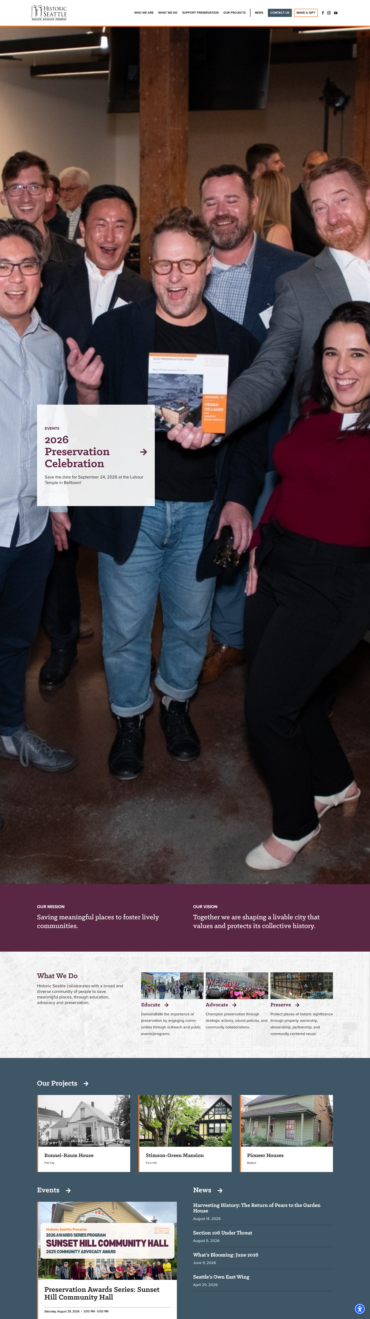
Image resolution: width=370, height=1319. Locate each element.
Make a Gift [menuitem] (306, 12)
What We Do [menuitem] (168, 12)
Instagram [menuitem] (328, 12)
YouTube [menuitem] (335, 12)
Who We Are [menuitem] (144, 12)
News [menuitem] (259, 12)
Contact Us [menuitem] (279, 12)
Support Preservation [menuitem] (200, 12)
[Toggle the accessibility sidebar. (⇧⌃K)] (360, 1309)
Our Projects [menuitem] (234, 12)
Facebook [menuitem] (321, 12)
